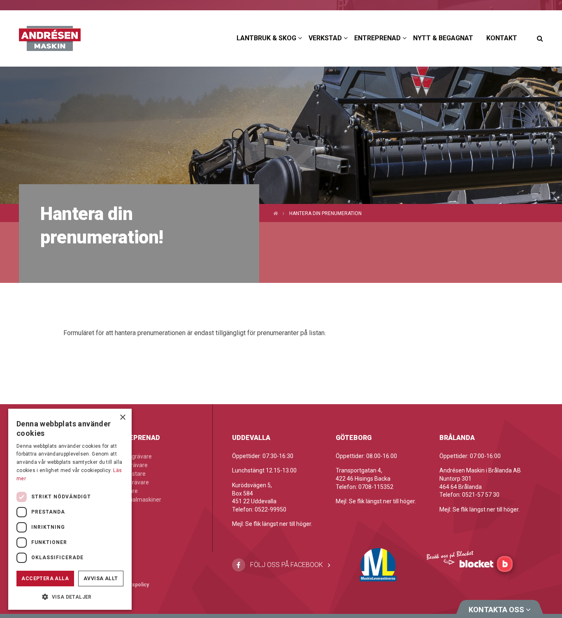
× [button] (122, 417)
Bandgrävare (135, 456)
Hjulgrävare (133, 465)
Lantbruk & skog (266, 38)
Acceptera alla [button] (45, 578)
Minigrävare (133, 482)
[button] (69, 597)
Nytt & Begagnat (443, 38)
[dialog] (70, 509)
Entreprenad (377, 38)
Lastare (128, 491)
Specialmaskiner (139, 499)
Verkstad (325, 38)
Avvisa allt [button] (101, 578)
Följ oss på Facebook (286, 565)
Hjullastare (132, 473)
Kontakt (501, 38)
